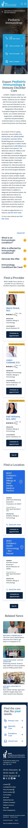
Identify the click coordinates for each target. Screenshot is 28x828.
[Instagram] (9, 778)
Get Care (6, 797)
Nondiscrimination (8, 820)
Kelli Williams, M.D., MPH (13, 418)
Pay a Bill (6, 808)
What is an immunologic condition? (14, 240)
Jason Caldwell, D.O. (13, 361)
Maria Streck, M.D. (13, 309)
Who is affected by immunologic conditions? (14, 250)
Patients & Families (9, 802)
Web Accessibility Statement (11, 823)
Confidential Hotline (9, 787)
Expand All (21, 233)
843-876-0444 (15, 213)
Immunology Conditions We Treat (14, 266)
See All (14, 455)
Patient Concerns (8, 805)
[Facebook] (4, 778)
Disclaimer (6, 817)
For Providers (7, 795)
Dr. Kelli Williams (18, 146)
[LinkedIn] (12, 778)
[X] (6, 778)
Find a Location (9, 792)
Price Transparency (9, 810)
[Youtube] (14, 778)
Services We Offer (14, 259)
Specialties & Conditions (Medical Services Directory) (14, 11)
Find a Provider (8, 790)
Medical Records (8, 800)
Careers (6, 784)
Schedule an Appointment (14, 334)
